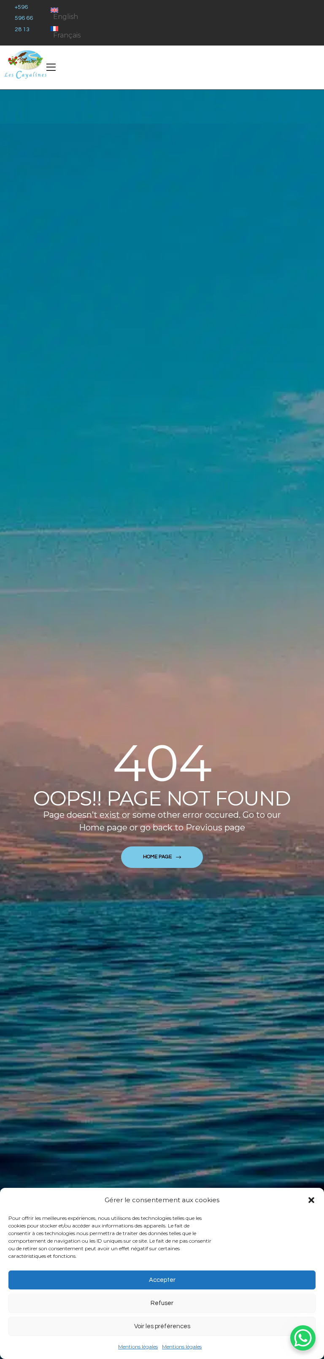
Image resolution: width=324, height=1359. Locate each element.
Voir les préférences (162, 1326)
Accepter (162, 1280)
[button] (311, 1200)
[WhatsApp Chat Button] (303, 1338)
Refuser (162, 1303)
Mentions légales (138, 1346)
